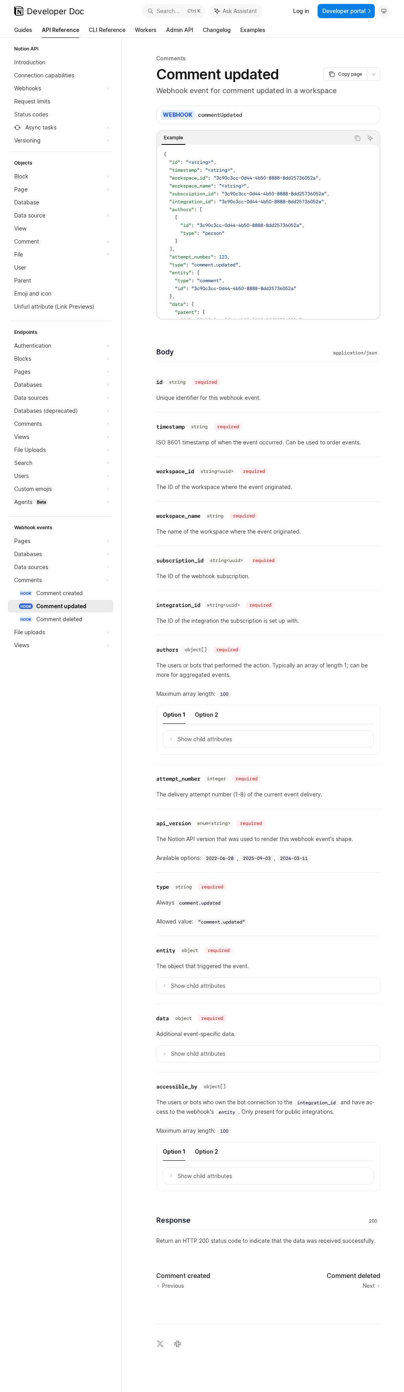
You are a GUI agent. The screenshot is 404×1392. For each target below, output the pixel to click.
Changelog (217, 29)
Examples (253, 29)
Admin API (179, 29)
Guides (23, 29)
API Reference (60, 29)
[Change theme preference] (384, 11)
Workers (146, 29)
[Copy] (371, 115)
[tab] (173, 137)
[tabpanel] (268, 231)
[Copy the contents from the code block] (357, 138)
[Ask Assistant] (370, 138)
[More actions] (373, 74)
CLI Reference (107, 29)
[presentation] (268, 231)
